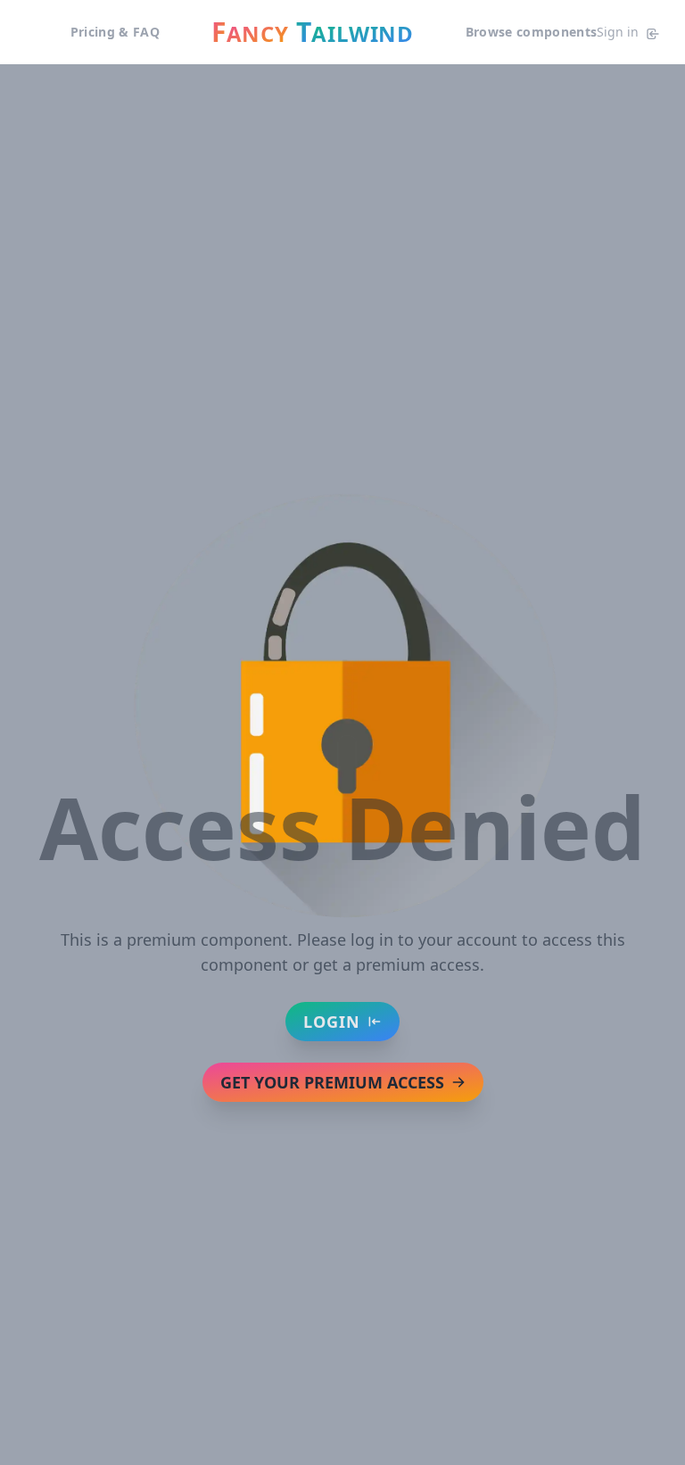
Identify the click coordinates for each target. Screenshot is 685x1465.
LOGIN (331, 1021)
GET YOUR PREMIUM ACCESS (332, 1082)
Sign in (618, 31)
